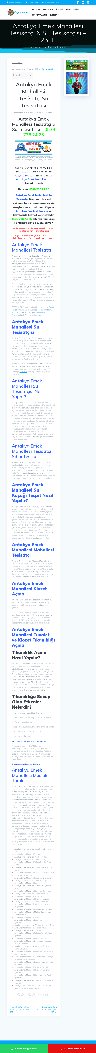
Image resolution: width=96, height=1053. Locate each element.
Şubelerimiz (55, 15)
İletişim (59, 9)
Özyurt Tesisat (47, 69)
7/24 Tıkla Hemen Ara (74, 1048)
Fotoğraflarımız (39, 15)
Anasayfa (36, 9)
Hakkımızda (48, 9)
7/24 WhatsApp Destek (26, 1048)
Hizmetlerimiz (72, 9)
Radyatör (23, 371)
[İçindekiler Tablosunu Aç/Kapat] (27, 76)
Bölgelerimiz (17, 63)
